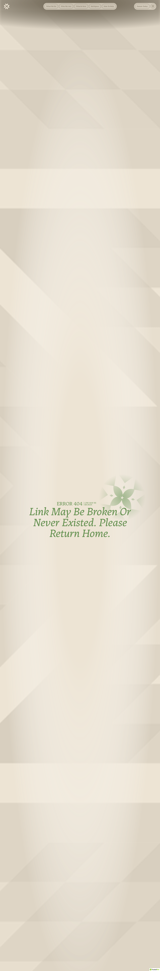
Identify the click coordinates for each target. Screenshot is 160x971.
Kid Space (95, 6)
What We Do (51, 6)
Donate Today (142, 6)
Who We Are (66, 6)
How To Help (109, 6)
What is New (81, 6)
